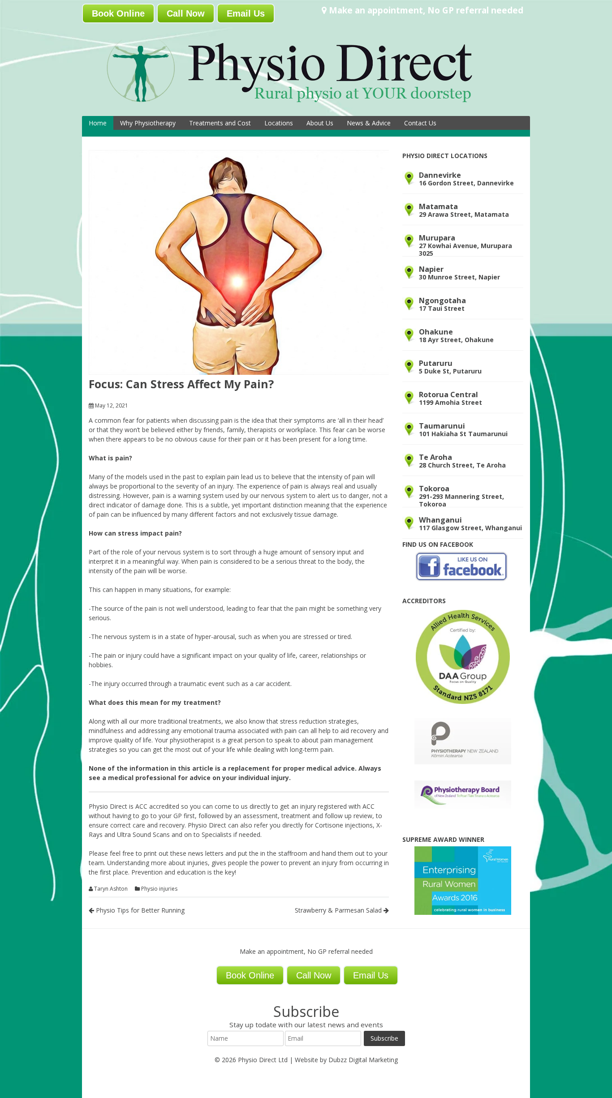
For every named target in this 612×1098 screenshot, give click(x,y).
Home (98, 123)
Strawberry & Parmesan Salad (339, 910)
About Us (319, 123)
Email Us (246, 13)
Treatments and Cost (220, 123)
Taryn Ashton (111, 889)
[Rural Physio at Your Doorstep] (304, 104)
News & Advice (369, 123)
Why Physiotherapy (148, 123)
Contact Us (420, 123)
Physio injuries (159, 889)
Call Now (186, 13)
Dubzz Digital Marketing (363, 1059)
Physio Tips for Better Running (139, 910)
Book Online (118, 13)
